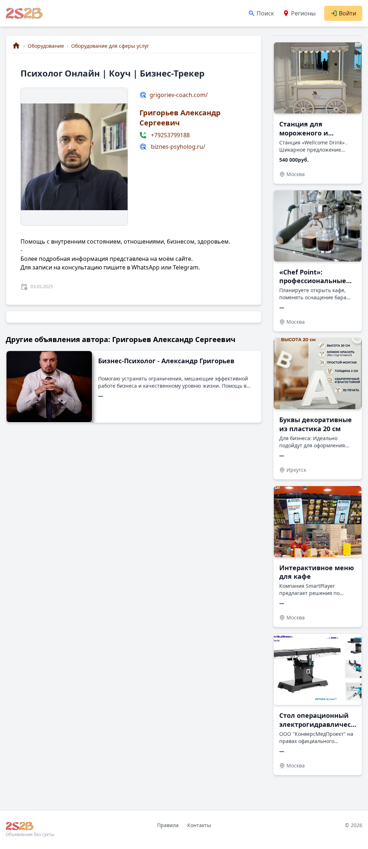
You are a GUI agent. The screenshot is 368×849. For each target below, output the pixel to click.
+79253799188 (170, 135)
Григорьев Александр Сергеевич (180, 118)
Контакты (199, 825)
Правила (168, 825)
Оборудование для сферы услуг (110, 45)
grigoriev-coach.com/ (179, 95)
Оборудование (46, 45)
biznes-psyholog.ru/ (178, 147)
